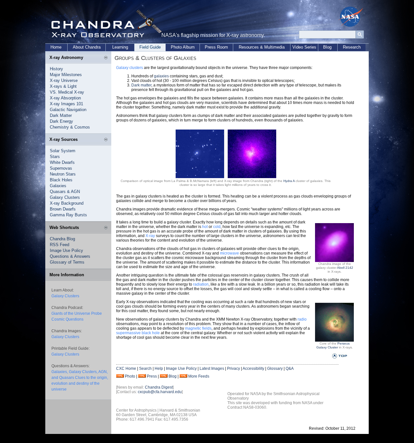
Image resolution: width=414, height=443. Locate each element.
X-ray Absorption (65, 98)
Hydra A (289, 181)
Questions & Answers (70, 256)
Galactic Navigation (68, 109)
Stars (55, 156)
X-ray (150, 235)
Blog (327, 47)
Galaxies (58, 185)
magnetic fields (198, 328)
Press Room (216, 47)
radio (302, 319)
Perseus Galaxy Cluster (333, 345)
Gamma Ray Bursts (68, 214)
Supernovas (61, 168)
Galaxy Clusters (65, 197)
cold (217, 226)
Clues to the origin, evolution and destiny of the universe (79, 383)
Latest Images (212, 368)
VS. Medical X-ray (67, 92)
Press (152, 376)
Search (145, 368)
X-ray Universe (64, 80)
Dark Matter (61, 115)
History (56, 68)
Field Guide (150, 47)
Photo (130, 376)
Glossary (275, 368)
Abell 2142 (345, 267)
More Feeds (198, 376)
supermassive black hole (138, 333)
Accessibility (253, 368)
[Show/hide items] (105, 58)
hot (205, 226)
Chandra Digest (159, 387)
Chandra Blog (62, 238)
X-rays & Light (63, 86)
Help (159, 368)
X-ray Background (66, 203)
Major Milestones (66, 74)
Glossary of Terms (67, 262)
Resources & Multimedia (262, 47)
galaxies (161, 76)
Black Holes (61, 179)
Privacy (233, 368)
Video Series (304, 47)
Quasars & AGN (65, 191)
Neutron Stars (63, 174)
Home (55, 47)
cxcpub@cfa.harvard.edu (160, 392)
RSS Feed (59, 244)
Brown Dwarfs (63, 209)
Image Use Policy (66, 250)
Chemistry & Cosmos (70, 127)
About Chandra (87, 47)
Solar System (62, 150)
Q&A (290, 368)
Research (352, 47)
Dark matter (141, 85)
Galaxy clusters (129, 67)
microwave (229, 253)
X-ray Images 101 (66, 103)
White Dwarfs (62, 162)
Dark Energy (61, 121)
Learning (120, 47)
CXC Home (126, 368)
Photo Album (183, 47)
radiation (201, 284)
